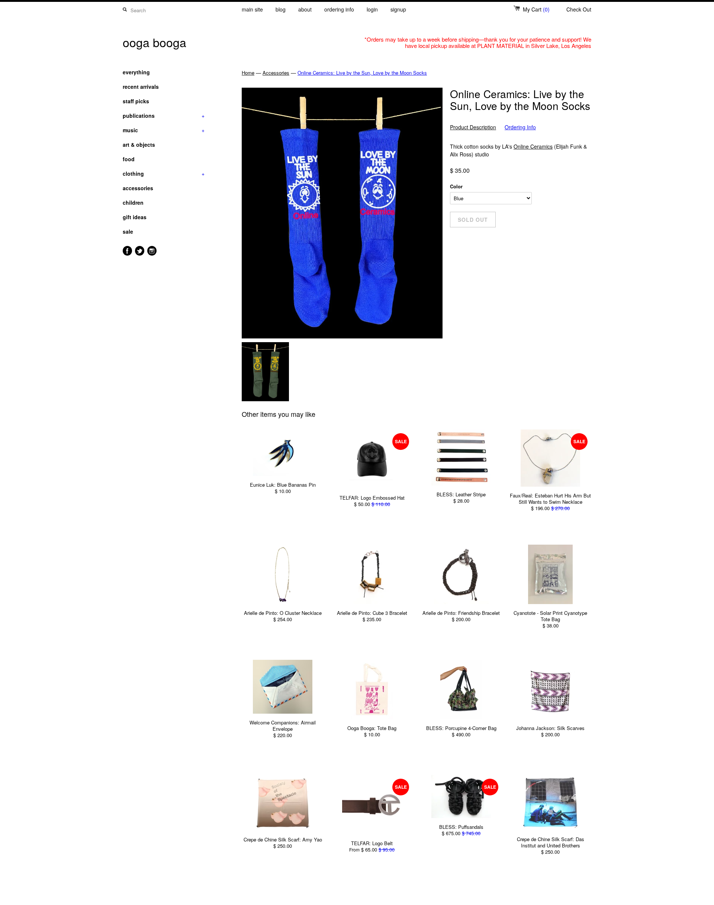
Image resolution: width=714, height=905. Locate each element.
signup (398, 9)
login (372, 9)
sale (128, 231)
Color (456, 186)
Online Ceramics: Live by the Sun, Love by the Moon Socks (362, 72)
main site (252, 9)
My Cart (536, 9)
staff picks (136, 101)
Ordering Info (520, 127)
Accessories (276, 72)
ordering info (339, 9)
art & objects (139, 144)
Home (248, 72)
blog (281, 9)
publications (164, 115)
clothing (164, 173)
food (129, 159)
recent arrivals (141, 86)
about (305, 9)
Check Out (578, 9)
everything (136, 72)
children (133, 202)
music (164, 130)
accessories (138, 188)
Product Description (473, 127)
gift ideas (135, 217)
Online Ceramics (533, 146)
